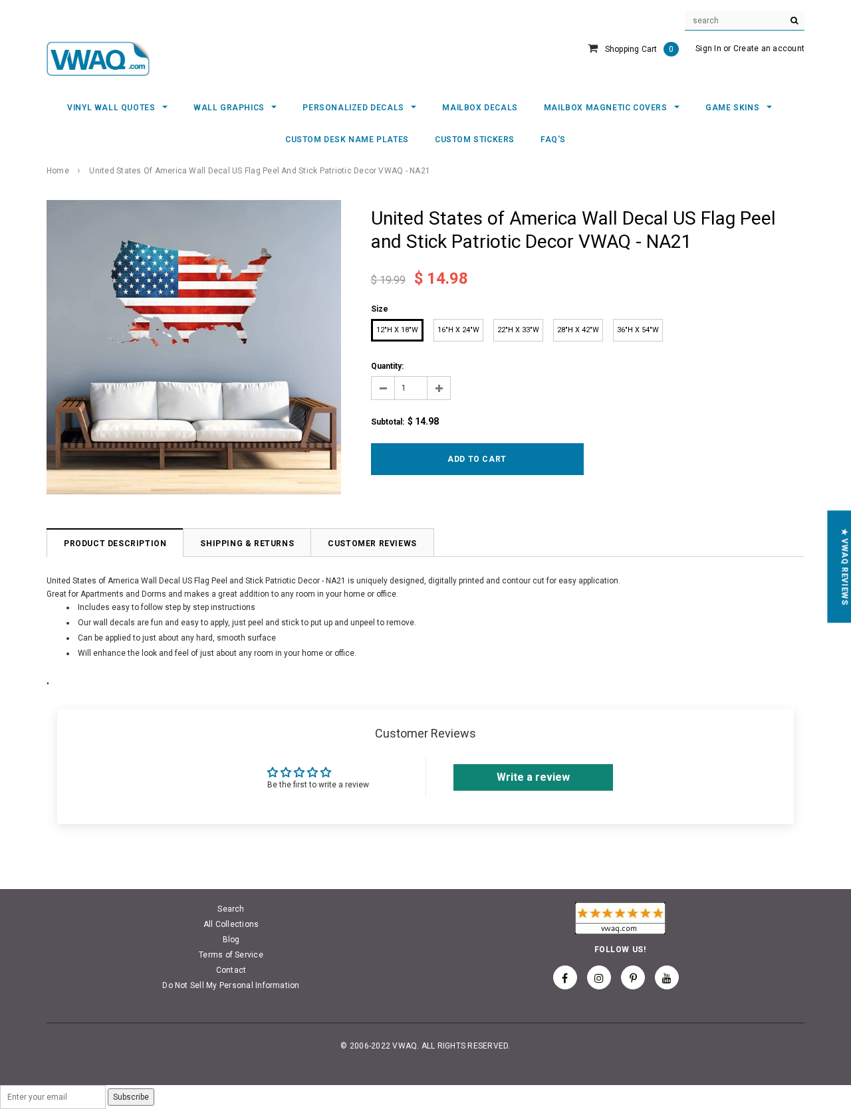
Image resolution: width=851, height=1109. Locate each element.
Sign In (708, 48)
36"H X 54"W (638, 330)
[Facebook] (565, 977)
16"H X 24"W (458, 330)
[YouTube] (667, 977)
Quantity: (387, 366)
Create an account (768, 48)
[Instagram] (599, 977)
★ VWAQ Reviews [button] (844, 566)
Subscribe (131, 1097)
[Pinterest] (633, 977)
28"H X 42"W (578, 330)
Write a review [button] (533, 777)
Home (58, 170)
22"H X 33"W (518, 330)
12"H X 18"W (397, 330)
